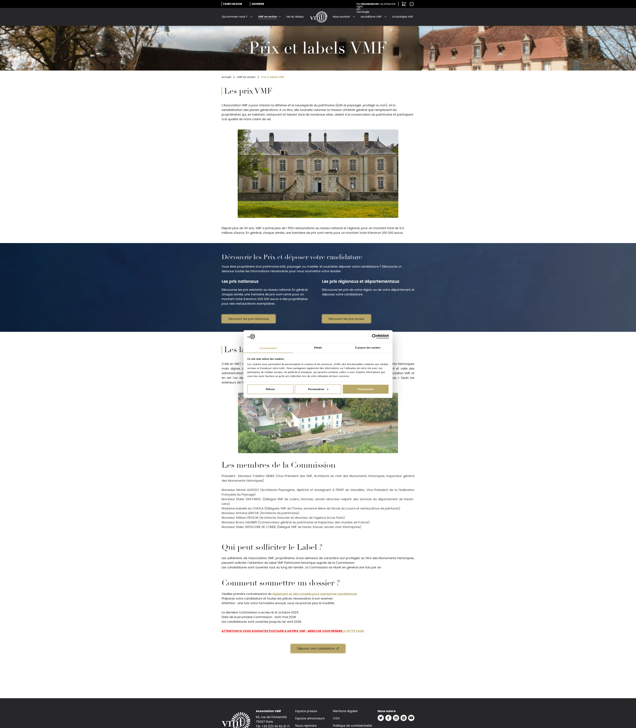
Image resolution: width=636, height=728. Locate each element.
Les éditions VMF (371, 17)
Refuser (270, 389)
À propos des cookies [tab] (367, 347)
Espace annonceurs (310, 718)
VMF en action (267, 17)
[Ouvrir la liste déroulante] (251, 17)
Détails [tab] (318, 347)
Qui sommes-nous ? (234, 17)
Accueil (226, 77)
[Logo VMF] (318, 17)
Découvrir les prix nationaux (248, 319)
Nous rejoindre (306, 726)
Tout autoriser (365, 389)
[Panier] (403, 4)
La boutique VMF (402, 17)
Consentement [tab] (268, 348)
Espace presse (306, 711)
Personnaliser (316, 389)
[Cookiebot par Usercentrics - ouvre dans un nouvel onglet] (374, 336)
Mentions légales (345, 711)
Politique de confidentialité (352, 726)
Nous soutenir (341, 17)
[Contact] (411, 4)
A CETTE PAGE (353, 631)
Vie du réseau (295, 17)
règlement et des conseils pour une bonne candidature (314, 594)
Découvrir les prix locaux (346, 319)
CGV (336, 718)
